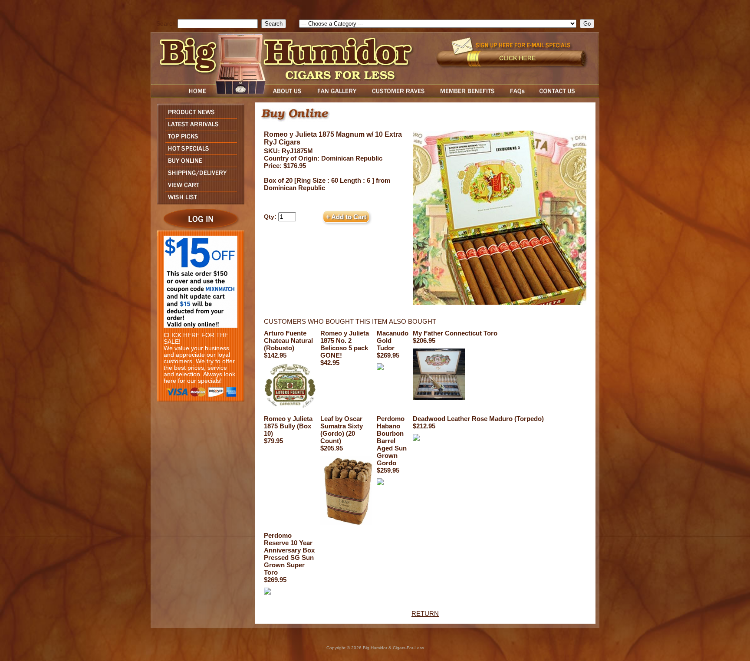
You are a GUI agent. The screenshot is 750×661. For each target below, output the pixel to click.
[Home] (181, 95)
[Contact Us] (566, 95)
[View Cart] (198, 188)
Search (166, 23)
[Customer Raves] (399, 95)
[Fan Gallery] (336, 95)
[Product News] (198, 116)
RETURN (425, 613)
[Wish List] (198, 202)
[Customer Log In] (198, 228)
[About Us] (289, 95)
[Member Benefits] (467, 95)
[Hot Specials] (198, 152)
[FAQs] (517, 95)
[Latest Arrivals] (198, 128)
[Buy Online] (198, 164)
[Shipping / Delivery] (198, 176)
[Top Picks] (198, 140)
